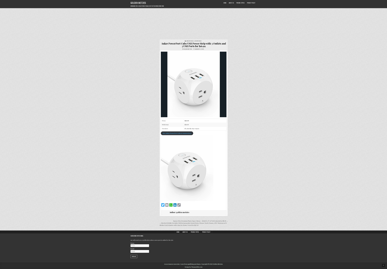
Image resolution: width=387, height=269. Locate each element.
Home (225, 3)
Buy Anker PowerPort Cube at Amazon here (177, 133)
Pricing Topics (240, 3)
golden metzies (188, 49)
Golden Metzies (138, 3)
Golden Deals (198, 41)
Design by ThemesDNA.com (193, 267)
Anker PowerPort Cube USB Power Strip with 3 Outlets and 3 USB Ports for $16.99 (193, 45)
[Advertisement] (193, 23)
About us (231, 3)
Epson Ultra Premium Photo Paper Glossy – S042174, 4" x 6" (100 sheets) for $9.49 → (200, 221)
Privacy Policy (251, 3)
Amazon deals (190, 41)
